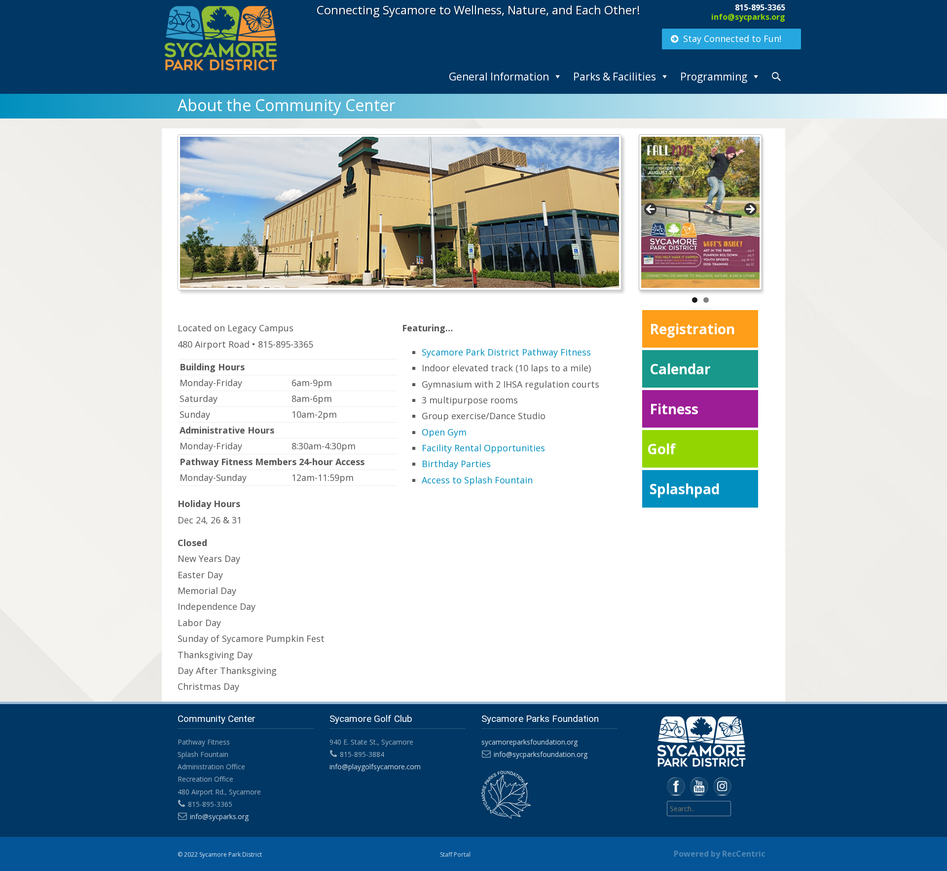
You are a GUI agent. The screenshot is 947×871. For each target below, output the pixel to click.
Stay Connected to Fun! (732, 38)
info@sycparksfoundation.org (540, 754)
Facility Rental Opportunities (483, 448)
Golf (661, 448)
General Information (499, 76)
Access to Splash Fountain (477, 480)
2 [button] (706, 300)
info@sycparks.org (748, 16)
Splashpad (685, 488)
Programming (713, 76)
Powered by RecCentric (719, 853)
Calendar (680, 368)
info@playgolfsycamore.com (375, 766)
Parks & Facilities (614, 76)
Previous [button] (651, 209)
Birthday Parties (456, 464)
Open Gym (444, 432)
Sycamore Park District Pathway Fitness (506, 352)
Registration (692, 328)
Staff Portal (455, 854)
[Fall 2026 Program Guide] (700, 212)
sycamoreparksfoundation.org (529, 742)
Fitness (674, 408)
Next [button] (749, 209)
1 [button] (694, 300)
